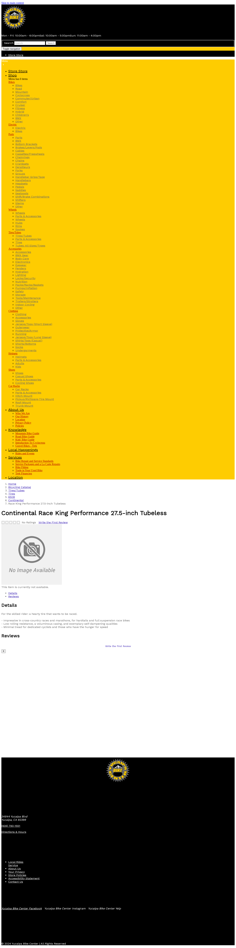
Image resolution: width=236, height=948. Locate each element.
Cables (19, 150)
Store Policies (17, 875)
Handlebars (23, 180)
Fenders (20, 268)
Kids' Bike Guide (24, 439)
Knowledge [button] (17, 430)
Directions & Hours (13, 832)
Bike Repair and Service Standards (34, 461)
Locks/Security (25, 278)
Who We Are (22, 413)
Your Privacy (16, 871)
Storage (20, 294)
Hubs (18, 222)
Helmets (12, 353)
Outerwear (22, 327)
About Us (14, 868)
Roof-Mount (23, 402)
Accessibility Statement (24, 878)
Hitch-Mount (23, 395)
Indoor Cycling (25, 304)
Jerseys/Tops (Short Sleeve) (33, 324)
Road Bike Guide (25, 436)
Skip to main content (12, 2)
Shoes (11, 369)
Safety (19, 291)
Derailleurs (22, 167)
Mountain (21, 92)
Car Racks (14, 386)
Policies (19, 425)
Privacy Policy (23, 422)
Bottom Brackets (26, 144)
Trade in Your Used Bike (29, 470)
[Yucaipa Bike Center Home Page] (14, 29)
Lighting (20, 275)
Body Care (22, 258)
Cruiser (20, 105)
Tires (18, 242)
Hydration (21, 271)
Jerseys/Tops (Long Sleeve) (33, 337)
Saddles (20, 190)
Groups (20, 173)
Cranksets (22, 163)
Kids (18, 366)
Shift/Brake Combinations (32, 196)
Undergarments (25, 350)
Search (8, 43)
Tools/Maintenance (28, 298)
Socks (19, 347)
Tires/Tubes (14, 232)
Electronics (22, 261)
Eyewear (20, 265)
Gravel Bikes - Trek (26, 445)
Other (19, 121)
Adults (19, 363)
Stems (19, 203)
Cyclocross (22, 95)
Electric (12, 124)
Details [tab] (12, 593)
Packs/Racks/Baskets (29, 284)
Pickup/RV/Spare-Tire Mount (34, 399)
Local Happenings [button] (23, 450)
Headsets (21, 183)
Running (20, 334)
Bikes (11, 82)
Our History (22, 416)
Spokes (20, 229)
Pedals (19, 186)
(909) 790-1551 (10, 825)
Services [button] (15, 457)
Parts (11, 134)
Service (13, 865)
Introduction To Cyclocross (30, 442)
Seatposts (21, 193)
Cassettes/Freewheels (29, 154)
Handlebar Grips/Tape (30, 177)
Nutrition (21, 281)
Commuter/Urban (27, 98)
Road (18, 88)
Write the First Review (53, 522)
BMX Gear (21, 255)
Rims (18, 226)
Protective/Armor (26, 330)
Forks (19, 170)
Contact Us (15, 881)
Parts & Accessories (28, 216)
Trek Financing (23, 473)
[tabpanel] (118, 616)
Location (20, 419)
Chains (19, 160)
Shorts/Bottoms (25, 343)
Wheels (12, 209)
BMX (18, 118)
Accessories (14, 248)
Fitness (20, 108)
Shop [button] (12, 75)
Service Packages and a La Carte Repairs (37, 464)
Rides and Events (24, 453)
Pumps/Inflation (26, 288)
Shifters (20, 200)
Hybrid (19, 111)
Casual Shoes (24, 376)
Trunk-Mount (24, 405)
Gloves (19, 320)
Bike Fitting (21, 467)
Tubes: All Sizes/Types (30, 245)
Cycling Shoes (24, 383)
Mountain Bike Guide (27, 433)
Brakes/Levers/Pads (28, 147)
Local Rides (15, 862)
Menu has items (18, 78)
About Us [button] (16, 410)
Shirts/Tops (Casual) (28, 340)
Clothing (13, 310)
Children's (22, 115)
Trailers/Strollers (26, 301)
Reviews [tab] (13, 596)
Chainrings (22, 157)
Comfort (20, 101)
